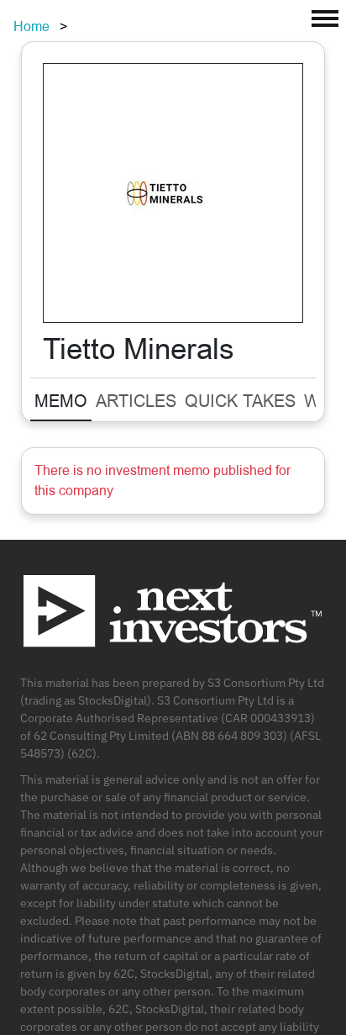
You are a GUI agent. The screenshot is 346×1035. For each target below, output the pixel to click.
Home (31, 26)
